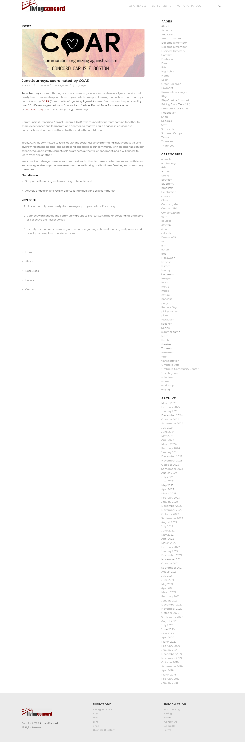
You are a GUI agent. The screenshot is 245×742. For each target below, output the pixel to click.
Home (165, 75)
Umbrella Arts (170, 364)
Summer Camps (171, 133)
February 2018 (170, 678)
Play (164, 96)
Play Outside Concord (175, 100)
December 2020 (171, 604)
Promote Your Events (174, 108)
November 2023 (171, 460)
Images (166, 278)
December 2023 (171, 456)
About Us (169, 725)
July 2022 (167, 526)
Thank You (167, 141)
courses (166, 220)
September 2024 (172, 423)
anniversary (168, 163)
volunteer (167, 377)
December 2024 (171, 415)
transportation (170, 360)
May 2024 (167, 436)
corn (164, 216)
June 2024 (168, 431)
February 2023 (170, 497)
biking (165, 175)
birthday (166, 179)
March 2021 (168, 592)
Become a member (174, 42)
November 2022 (171, 510)
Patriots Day (169, 307)
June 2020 (168, 629)
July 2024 (167, 427)
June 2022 (167, 530)
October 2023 (170, 464)
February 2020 (170, 645)
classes (165, 196)
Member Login (173, 709)
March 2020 (168, 641)
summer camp (170, 331)
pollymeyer (80, 85)
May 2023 (167, 485)
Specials (166, 120)
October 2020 (170, 612)
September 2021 (171, 567)
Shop (164, 116)
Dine (164, 63)
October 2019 (170, 662)
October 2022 (170, 514)
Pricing (168, 717)
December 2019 (171, 654)
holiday (165, 270)
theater (166, 340)
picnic (165, 315)
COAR (45, 101)
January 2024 (169, 452)
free (163, 253)
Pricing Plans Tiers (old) (175, 104)
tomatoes (167, 352)
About (165, 26)
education (167, 233)
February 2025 (170, 407)
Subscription (169, 129)
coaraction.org (34, 109)
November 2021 (171, 559)
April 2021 (167, 588)
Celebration (168, 192)
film (163, 245)
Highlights (167, 71)
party (164, 303)
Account (166, 30)
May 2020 (167, 633)
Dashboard (168, 59)
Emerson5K (168, 237)
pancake (166, 298)
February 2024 (170, 448)
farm (164, 241)
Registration (168, 112)
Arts (163, 167)
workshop (167, 385)
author (165, 171)
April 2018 (167, 670)
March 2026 (168, 403)
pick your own (170, 311)
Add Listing (168, 34)
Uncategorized (61, 85)
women (166, 381)
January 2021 (169, 600)
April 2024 (167, 440)
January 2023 (169, 501)
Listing (168, 713)
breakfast (167, 187)
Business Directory (173, 51)
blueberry (167, 183)
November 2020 (171, 608)
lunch (164, 282)
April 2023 (167, 489)
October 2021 (169, 563)
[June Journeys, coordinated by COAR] (83, 53)
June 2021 (167, 580)
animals (166, 159)
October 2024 (170, 419)
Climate (166, 200)
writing (165, 389)
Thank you (167, 145)
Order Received (171, 83)
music (165, 290)
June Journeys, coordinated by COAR (55, 80)
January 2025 (169, 411)
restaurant (167, 319)
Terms (165, 137)
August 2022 (169, 522)
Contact (166, 55)
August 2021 (169, 571)
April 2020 (167, 637)
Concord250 (169, 208)
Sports (165, 327)
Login (164, 79)
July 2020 (167, 625)
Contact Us (170, 721)
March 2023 (168, 493)
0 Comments (42, 85)
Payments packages (174, 92)
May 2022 (167, 534)
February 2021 (170, 596)
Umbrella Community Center (179, 369)
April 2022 (167, 538)
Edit (163, 67)
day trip (166, 224)
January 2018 (169, 682)
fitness (165, 249)
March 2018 (168, 674)
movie (165, 286)
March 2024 (168, 444)
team (164, 336)
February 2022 (170, 547)
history (165, 266)
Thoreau (166, 348)
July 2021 (167, 575)
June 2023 (167, 481)
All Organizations (102, 709)
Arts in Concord (171, 38)
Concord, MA (169, 204)
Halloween (168, 257)
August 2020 (169, 621)
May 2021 (167, 584)
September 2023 (172, 468)
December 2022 (171, 505)
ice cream (167, 274)
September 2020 (172, 617)
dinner (165, 229)
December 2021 (171, 555)
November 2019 (171, 658)
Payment (167, 87)
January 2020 (169, 650)
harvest (166, 262)
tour (164, 356)
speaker (166, 323)
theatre (166, 344)
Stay (164, 125)
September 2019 (172, 666)
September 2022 (172, 518)
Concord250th (170, 212)
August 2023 (169, 472)
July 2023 (167, 477)
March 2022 (168, 542)
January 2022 (169, 551)
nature (165, 295)
